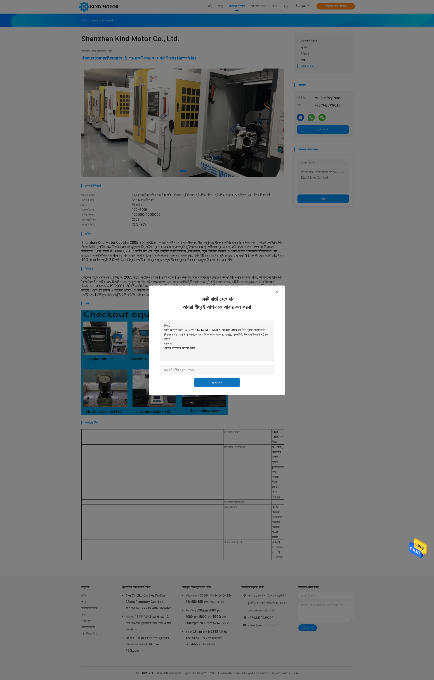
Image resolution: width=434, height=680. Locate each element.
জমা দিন (217, 382)
